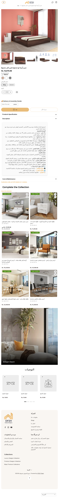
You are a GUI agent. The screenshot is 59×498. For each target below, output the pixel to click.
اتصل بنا (33, 423)
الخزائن (42, 172)
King (4, 84)
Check (15, 104)
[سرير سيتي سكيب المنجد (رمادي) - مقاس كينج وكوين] (15, 206)
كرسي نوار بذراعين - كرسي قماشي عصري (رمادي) (42, 260)
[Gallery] (29, 37)
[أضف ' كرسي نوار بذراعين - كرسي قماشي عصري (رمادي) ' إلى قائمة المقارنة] (55, 235)
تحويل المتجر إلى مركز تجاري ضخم (40, 438)
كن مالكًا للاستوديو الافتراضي (38, 444)
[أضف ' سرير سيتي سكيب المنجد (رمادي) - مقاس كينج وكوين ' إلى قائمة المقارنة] (27, 197)
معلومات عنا (34, 417)
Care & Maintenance (8, 179)
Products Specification (9, 114)
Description (6, 118)
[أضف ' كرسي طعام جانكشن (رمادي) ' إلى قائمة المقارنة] (55, 274)
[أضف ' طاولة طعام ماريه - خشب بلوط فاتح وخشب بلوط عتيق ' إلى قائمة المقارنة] (27, 274)
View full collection (6, 191)
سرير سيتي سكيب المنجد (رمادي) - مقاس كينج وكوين (15, 221)
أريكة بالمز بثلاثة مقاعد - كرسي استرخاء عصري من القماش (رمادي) (14, 261)
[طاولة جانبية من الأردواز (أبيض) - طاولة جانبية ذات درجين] (43, 206)
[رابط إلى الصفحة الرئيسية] (8, 418)
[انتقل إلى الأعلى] (29, 478)
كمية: (2, 88)
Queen (12, 84)
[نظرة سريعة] (27, 194)
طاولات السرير (40, 170)
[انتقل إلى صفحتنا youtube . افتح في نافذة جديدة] (11, 427)
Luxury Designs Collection (12, 458)
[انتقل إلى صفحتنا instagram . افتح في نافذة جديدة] (8, 427)
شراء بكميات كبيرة (36, 441)
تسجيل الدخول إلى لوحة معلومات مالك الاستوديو (41, 448)
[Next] (55, 30)
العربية (44, 494)
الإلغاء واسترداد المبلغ (36, 429)
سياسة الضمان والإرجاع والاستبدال (13, 438)
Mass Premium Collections (12, 464)
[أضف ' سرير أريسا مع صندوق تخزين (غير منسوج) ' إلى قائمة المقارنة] (17, 92)
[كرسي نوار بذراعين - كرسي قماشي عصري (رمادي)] (43, 244)
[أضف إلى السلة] (55, 194)
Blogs (32, 420)
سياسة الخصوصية (35, 426)
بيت (18, 5)
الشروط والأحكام (8, 444)
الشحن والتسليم (8, 441)
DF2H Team (40, 473)
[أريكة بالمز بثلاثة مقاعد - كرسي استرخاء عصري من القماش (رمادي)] (15, 244)
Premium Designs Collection (12, 461)
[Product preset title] (10, 383)
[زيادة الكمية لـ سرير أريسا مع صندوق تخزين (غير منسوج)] (10, 92)
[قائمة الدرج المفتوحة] (4, 2)
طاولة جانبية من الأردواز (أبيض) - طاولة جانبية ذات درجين (42, 222)
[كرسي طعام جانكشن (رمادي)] (43, 283)
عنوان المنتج (5, 393)
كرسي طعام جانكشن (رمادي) (37, 299)
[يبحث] (52, 2)
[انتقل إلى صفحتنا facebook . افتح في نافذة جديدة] (5, 427)
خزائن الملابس (40, 168)
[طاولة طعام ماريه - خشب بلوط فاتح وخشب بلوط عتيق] (15, 283)
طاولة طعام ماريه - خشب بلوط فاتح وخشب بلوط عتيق (15, 299)
